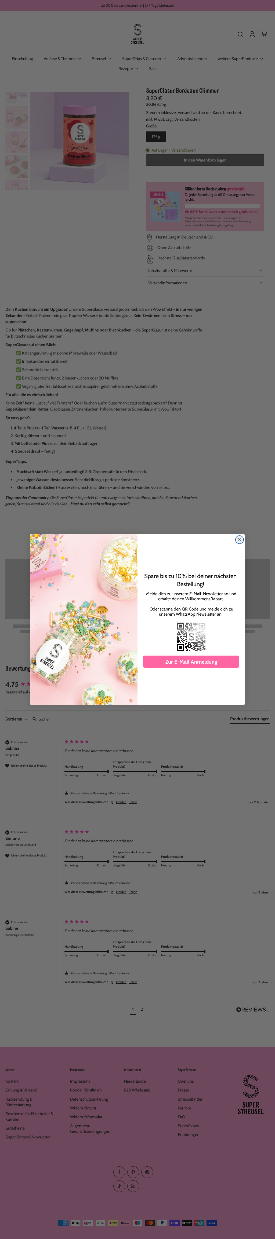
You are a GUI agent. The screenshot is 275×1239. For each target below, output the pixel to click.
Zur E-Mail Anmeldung (191, 662)
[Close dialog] (240, 540)
